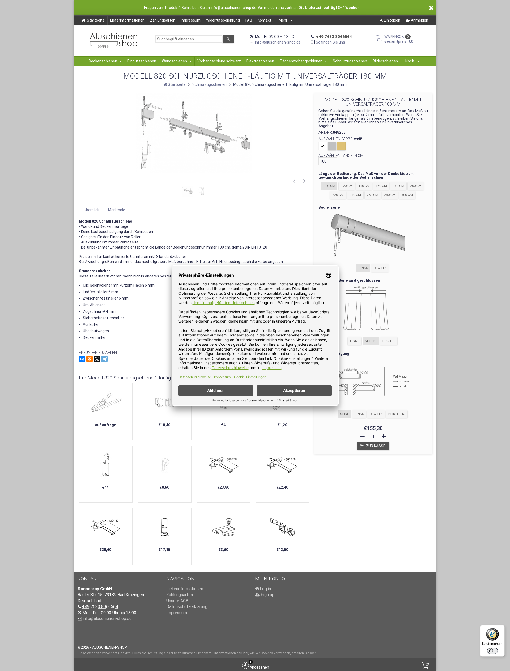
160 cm (381, 186)
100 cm (329, 186)
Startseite (96, 20)
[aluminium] (332, 146)
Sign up (267, 594)
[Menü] (501, 628)
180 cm (398, 186)
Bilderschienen (385, 61)
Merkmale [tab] (116, 209)
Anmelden (419, 20)
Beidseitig (396, 414)
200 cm (416, 186)
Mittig (371, 341)
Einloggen (391, 20)
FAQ (248, 20)
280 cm (390, 195)
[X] (97, 359)
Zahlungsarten (162, 20)
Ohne (344, 414)
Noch (410, 61)
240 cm (355, 195)
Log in (265, 588)
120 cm (346, 186)
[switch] (492, 651)
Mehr (283, 20)
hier (313, 653)
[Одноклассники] (89, 359)
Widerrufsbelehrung (223, 20)
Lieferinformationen (127, 20)
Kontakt (264, 20)
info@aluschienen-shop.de (278, 42)
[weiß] (322, 146)
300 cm (407, 195)
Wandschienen (174, 61)
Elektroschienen (260, 61)
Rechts (380, 268)
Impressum (191, 20)
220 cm (338, 195)
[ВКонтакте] (82, 359)
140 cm (364, 186)
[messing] (341, 146)
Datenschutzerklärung (186, 606)
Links (363, 268)
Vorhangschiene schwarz (219, 61)
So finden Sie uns (330, 42)
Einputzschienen (142, 61)
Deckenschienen (103, 61)
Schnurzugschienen (350, 61)
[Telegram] (104, 359)
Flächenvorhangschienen (301, 61)
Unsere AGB (177, 600)
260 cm (372, 195)
